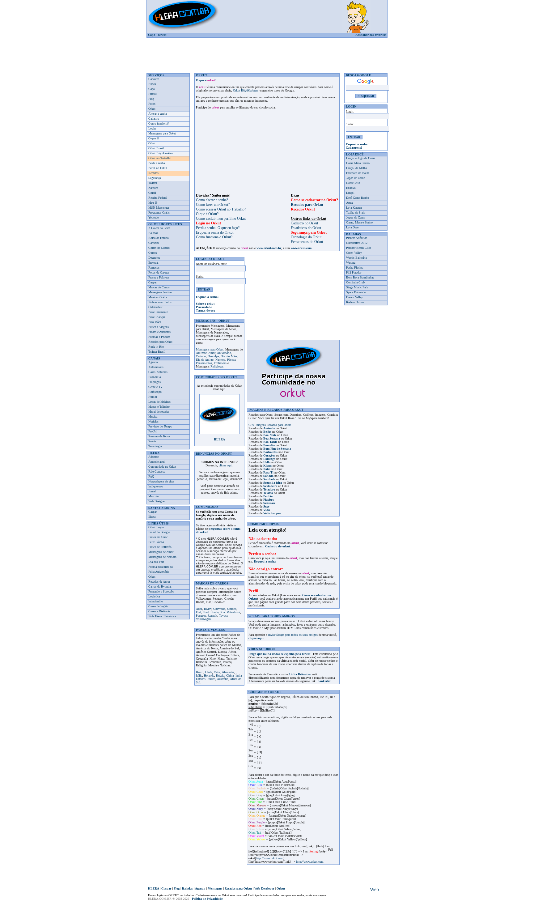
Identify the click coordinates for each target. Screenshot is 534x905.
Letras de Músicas (159, 401)
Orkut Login (156, 527)
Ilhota (151, 516)
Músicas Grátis (157, 297)
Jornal (152, 491)
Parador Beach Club (358, 247)
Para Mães (154, 322)
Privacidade (204, 307)
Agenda (153, 362)
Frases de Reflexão (160, 547)
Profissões (220, 363)
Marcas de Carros (159, 287)
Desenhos (154, 257)
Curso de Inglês (158, 606)
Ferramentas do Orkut (307, 242)
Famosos (153, 267)
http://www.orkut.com (269, 858)
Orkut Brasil (156, 148)
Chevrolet (219, 608)
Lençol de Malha (356, 168)
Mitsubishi (233, 612)
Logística (154, 596)
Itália (199, 675)
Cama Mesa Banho (358, 163)
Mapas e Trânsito (159, 406)
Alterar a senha (157, 113)
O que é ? (206, 80)
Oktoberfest (155, 307)
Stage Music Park (357, 287)
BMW (207, 608)
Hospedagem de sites (161, 481)
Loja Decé (352, 227)
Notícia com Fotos (160, 302)
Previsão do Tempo (160, 426)
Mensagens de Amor (160, 552)
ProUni (152, 431)
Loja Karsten (354, 207)
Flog (151, 98)
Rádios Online (355, 302)
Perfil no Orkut (157, 168)
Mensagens (215, 888)
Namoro (153, 187)
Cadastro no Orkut (304, 223)
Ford (206, 612)
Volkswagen (203, 619)
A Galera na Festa (159, 228)
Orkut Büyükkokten (160, 153)
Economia (154, 377)
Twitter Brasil (156, 351)
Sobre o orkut (205, 303)
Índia (238, 675)
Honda (214, 612)
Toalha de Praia (355, 212)
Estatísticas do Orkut (306, 228)
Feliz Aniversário (158, 571)
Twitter (152, 183)
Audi (199, 608)
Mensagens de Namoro (162, 557)
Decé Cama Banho (357, 197)
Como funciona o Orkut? (214, 237)
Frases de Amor (157, 537)
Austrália (222, 679)
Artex (349, 202)
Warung (350, 262)
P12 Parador (353, 272)
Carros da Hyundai (160, 586)
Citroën (231, 608)
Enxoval (153, 262)
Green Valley (354, 252)
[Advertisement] (267, 53)
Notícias (153, 421)
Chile (208, 672)
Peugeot (201, 615)
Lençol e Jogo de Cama (360, 158)
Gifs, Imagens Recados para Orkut (269, 425)
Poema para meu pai (160, 566)
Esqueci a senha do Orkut (214, 232)
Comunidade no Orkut (162, 466)
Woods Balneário (356, 257)
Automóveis (155, 367)
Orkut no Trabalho (159, 158)
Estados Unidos (205, 679)
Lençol (350, 192)
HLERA (219, 439)
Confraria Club (355, 282)
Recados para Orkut (160, 341)
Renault (212, 615)
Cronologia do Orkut (306, 237)
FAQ (151, 476)
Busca (152, 84)
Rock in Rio (156, 346)
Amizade (201, 353)
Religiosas (216, 366)
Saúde (152, 441)
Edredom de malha (357, 173)
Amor (211, 353)
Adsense (153, 456)
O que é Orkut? (207, 214)
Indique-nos (155, 486)
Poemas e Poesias (159, 336)
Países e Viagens (158, 327)
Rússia (220, 675)
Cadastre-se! (354, 147)
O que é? (153, 138)
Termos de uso (205, 310)
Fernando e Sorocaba (161, 591)
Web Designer (156, 501)
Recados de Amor (159, 581)
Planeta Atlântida (356, 238)
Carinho (201, 356)
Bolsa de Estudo (158, 238)
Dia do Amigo (205, 359)
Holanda (209, 675)
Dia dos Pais (156, 561)
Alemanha (228, 672)
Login (152, 128)
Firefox (152, 94)
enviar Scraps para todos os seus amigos (293, 634)
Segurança (154, 178)
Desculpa (213, 356)
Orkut (162, 34)
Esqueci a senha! (207, 297)
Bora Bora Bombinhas (360, 277)
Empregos (154, 382)
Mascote (153, 496)
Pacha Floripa (354, 267)
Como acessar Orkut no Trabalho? (221, 209)
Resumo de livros (159, 436)
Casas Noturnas (157, 372)
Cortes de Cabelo (159, 247)
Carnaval (153, 242)
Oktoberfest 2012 (356, 242)
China (230, 675)
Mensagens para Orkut (162, 133)
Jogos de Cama (355, 178)
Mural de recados (158, 411)
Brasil (199, 672)
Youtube (153, 217)
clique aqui (225, 465)
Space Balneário (356, 292)
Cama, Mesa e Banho (359, 222)
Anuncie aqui (156, 461)
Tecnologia (155, 446)
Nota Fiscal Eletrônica (162, 616)
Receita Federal (157, 197)
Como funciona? (158, 123)
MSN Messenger (158, 207)
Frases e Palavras (158, 277)
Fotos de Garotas (158, 272)
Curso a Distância (159, 611)
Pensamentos (204, 363)
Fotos (151, 103)
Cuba (217, 672)
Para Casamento (158, 312)
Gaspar (152, 282)
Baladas (153, 233)
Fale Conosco (156, 471)
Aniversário (224, 353)
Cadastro (153, 79)
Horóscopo (155, 391)
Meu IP (153, 202)
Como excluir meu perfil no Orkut (221, 218)
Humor (152, 396)
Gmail (152, 192)
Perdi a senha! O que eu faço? (217, 228)
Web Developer (264, 888)
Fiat (198, 612)
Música (152, 416)
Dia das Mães (229, 356)
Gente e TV (155, 387)
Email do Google (159, 532)
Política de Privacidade (207, 898)
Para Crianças (156, 317)
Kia (222, 612)
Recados (153, 173)
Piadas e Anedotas (159, 332)
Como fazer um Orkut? (213, 204)
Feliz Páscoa (156, 542)
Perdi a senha (156, 163)
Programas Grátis (159, 212)
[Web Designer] (374, 889)
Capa (151, 34)
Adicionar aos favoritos (370, 34)
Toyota (223, 615)
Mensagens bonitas (160, 292)
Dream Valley (354, 297)
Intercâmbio (155, 601)
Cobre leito (353, 183)
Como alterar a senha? (212, 200)
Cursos (152, 252)
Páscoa (231, 359)
